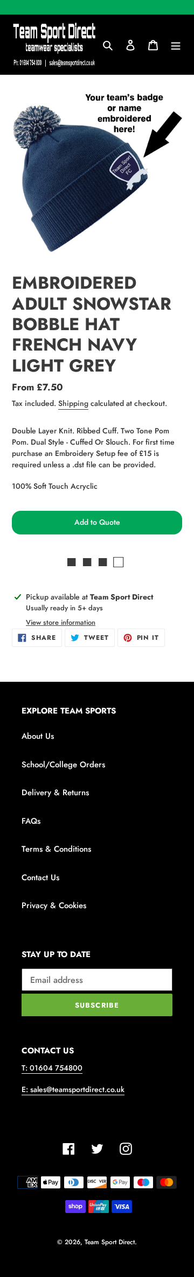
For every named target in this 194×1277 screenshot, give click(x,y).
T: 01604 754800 (52, 1067)
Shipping (73, 403)
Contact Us (40, 877)
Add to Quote (97, 522)
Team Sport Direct (110, 1242)
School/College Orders (63, 765)
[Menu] (175, 44)
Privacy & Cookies (54, 905)
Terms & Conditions (56, 849)
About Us (38, 736)
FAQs (31, 821)
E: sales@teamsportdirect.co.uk (73, 1089)
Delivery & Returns (55, 792)
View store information (60, 622)
